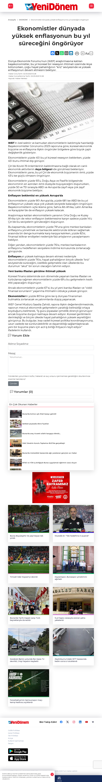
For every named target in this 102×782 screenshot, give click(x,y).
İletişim (11, 743)
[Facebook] (61, 721)
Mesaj (11, 353)
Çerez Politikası (13, 733)
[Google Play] (51, 751)
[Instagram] (73, 721)
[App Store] (51, 758)
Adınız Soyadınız (18, 343)
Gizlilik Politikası (14, 730)
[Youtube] (86, 721)
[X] (67, 721)
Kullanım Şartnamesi (16, 741)
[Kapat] (52, 774)
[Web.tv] (92, 721)
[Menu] (91, 5)
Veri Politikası (13, 736)
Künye (10, 738)
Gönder (13, 383)
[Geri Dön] (10, 5)
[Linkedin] (80, 721)
